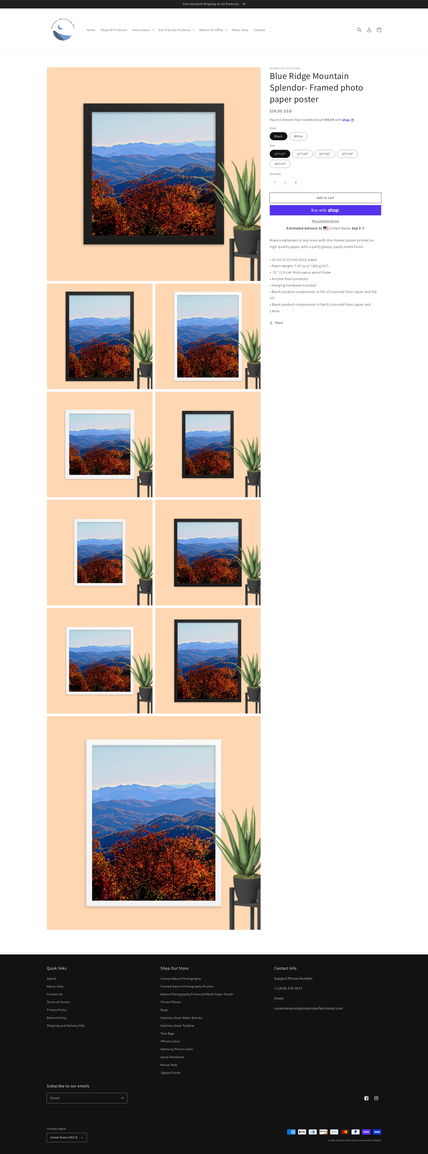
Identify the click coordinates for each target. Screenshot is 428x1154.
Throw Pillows (170, 1002)
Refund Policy (57, 1018)
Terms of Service (58, 1002)
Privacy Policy (56, 1010)
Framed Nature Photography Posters (187, 986)
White (298, 136)
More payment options (325, 221)
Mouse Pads (168, 1065)
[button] (359, 30)
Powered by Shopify (370, 1140)
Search (52, 979)
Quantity (275, 174)
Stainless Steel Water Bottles (181, 1018)
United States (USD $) (64, 1137)
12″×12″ (280, 154)
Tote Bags (167, 1033)
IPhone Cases (170, 1041)
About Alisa (55, 986)
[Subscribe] (122, 1098)
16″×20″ (347, 154)
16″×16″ (324, 154)
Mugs (164, 1010)
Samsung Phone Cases (176, 1049)
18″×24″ (280, 164)
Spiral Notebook (172, 1057)
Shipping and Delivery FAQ (65, 1026)
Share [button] (279, 323)
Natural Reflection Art (347, 1140)
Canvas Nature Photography (180, 979)
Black (278, 136)
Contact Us (55, 994)
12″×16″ (302, 154)
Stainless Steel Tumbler (177, 1026)
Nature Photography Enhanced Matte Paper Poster (197, 994)
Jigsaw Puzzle (170, 1073)
